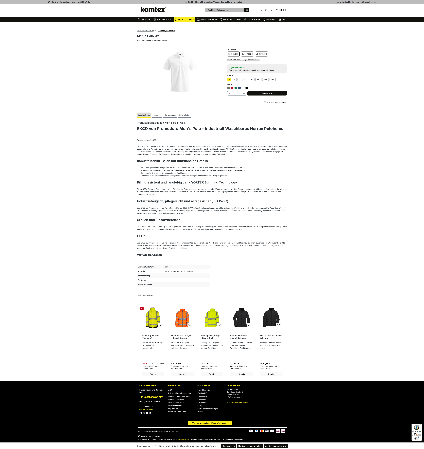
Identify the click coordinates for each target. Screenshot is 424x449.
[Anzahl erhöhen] (244, 93)
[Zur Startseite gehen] (153, 9)
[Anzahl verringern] (229, 93)
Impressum (173, 409)
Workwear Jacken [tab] (145, 295)
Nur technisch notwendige (249, 446)
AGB (170, 390)
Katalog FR (202, 402)
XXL (251, 79)
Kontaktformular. (146, 409)
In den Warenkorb (267, 93)
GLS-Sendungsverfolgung (237, 402)
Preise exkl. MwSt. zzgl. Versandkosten (243, 59)
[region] (180, 72)
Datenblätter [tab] (184, 115)
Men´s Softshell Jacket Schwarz (271, 336)
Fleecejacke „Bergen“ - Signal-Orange (181, 336)
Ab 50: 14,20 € (261, 54)
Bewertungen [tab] (170, 115)
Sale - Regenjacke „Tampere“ (150, 336)
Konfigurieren (229, 446)
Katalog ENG (202, 396)
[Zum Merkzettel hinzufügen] (160, 325)
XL (245, 79)
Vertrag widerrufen (176, 402)
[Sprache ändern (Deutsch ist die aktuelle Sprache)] (261, 10)
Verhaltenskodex (175, 405)
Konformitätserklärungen (207, 409)
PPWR (200, 412)
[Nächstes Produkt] (286, 339)
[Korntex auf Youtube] (147, 413)
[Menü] (420, 425)
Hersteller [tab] (157, 115)
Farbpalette (202, 405)
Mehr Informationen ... (208, 446)
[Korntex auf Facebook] (140, 413)
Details (153, 374)
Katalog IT (201, 399)
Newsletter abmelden (177, 412)
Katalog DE (202, 393)
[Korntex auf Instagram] (143, 413)
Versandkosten (184, 439)
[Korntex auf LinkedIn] (150, 413)
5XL (272, 79)
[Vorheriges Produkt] (137, 339)
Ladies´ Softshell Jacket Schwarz (238, 336)
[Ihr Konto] (271, 10)
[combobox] (224, 10)
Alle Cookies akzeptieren (276, 446)
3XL (258, 79)
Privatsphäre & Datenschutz (180, 393)
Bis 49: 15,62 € (247, 54)
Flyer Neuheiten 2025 (206, 390)
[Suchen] (246, 10)
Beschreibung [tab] (144, 115)
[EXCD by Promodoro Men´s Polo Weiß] (179, 72)
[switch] (417, 438)
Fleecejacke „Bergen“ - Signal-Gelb (211, 336)
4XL (265, 79)
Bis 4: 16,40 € (233, 54)
